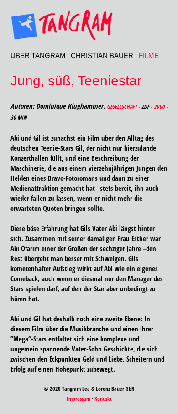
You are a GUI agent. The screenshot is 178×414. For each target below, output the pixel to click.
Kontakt (103, 399)
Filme (149, 55)
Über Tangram (38, 55)
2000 (159, 106)
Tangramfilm (89, 25)
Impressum (78, 399)
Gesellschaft (122, 106)
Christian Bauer (102, 55)
